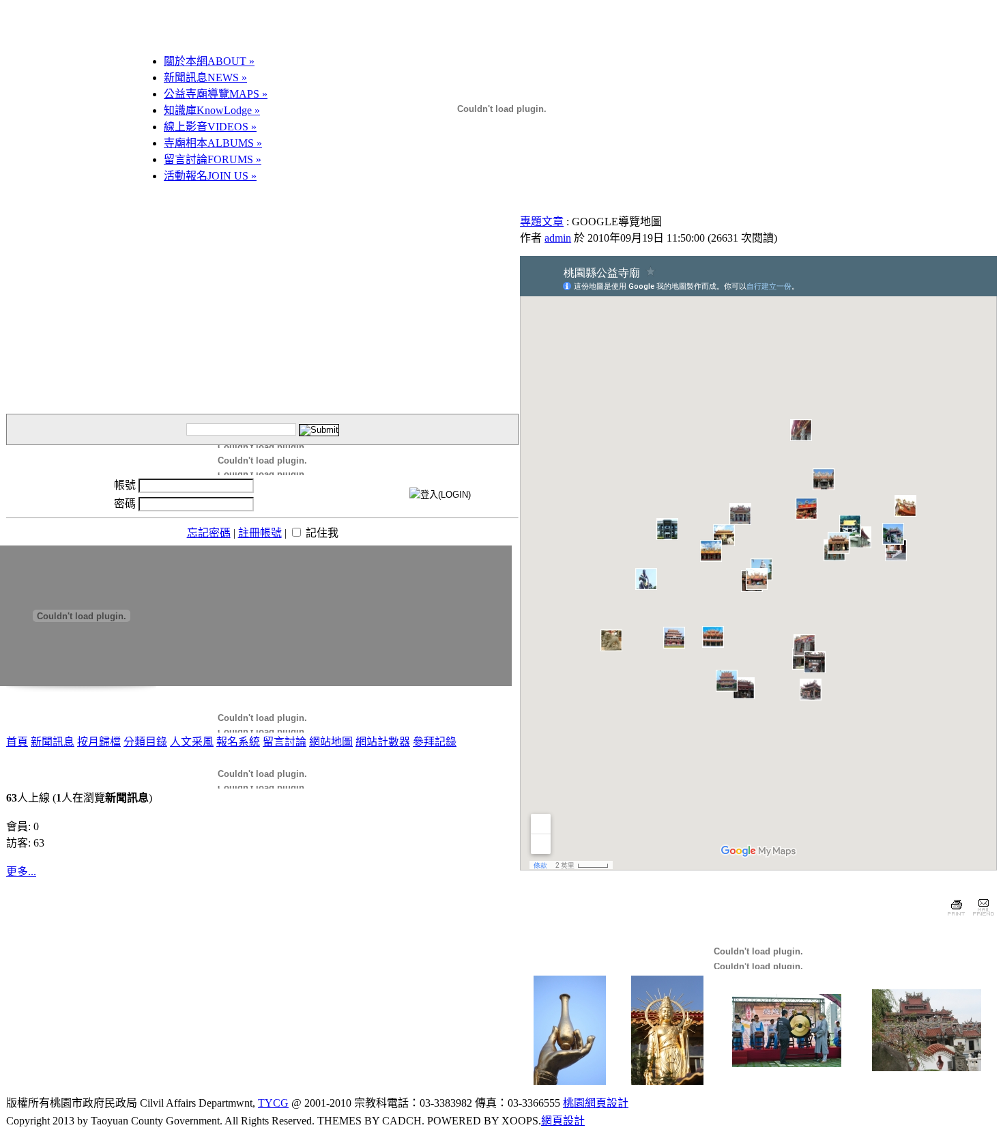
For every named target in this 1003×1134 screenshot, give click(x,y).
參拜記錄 (434, 742)
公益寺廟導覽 (215, 94)
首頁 (17, 742)
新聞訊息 (52, 742)
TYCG (273, 1103)
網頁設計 (563, 1120)
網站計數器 (382, 742)
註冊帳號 (260, 533)
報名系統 (238, 742)
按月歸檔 (99, 742)
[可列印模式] (956, 917)
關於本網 (209, 61)
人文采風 (192, 742)
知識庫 (212, 110)
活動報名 (210, 176)
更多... (21, 871)
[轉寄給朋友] (983, 917)
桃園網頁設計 (595, 1103)
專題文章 (542, 221)
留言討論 (212, 159)
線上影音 (210, 126)
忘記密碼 (209, 533)
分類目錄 (145, 742)
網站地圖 (331, 742)
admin (557, 238)
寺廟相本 (213, 143)
